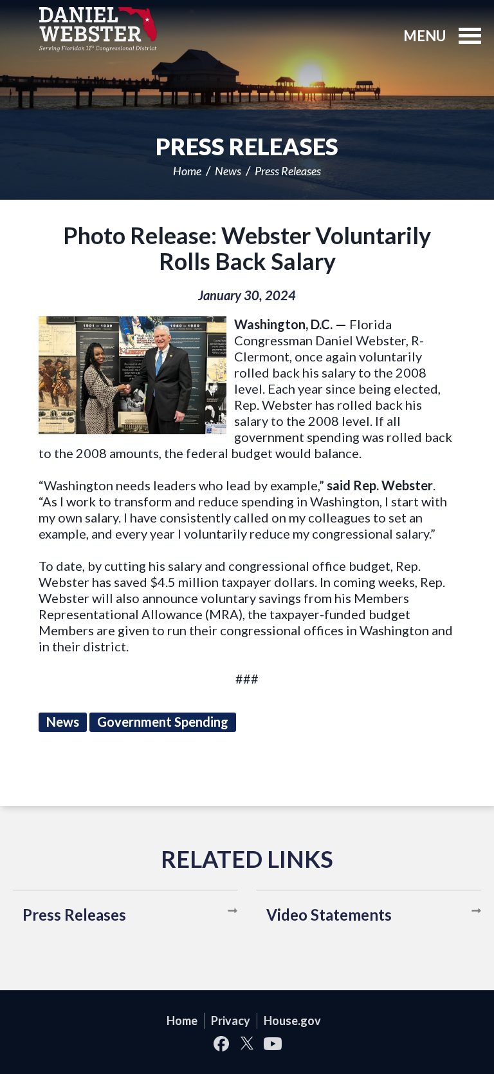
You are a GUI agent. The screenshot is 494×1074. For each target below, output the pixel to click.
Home (187, 171)
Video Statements (329, 914)
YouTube (273, 1043)
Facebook (221, 1043)
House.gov (292, 1020)
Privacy (230, 1020)
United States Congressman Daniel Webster (98, 29)
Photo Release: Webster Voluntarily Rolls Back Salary (247, 248)
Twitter (247, 1043)
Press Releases (288, 171)
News (228, 171)
